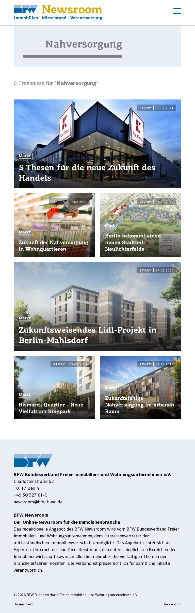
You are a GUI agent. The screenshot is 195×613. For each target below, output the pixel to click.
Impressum (172, 604)
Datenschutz (23, 604)
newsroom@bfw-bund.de (38, 502)
